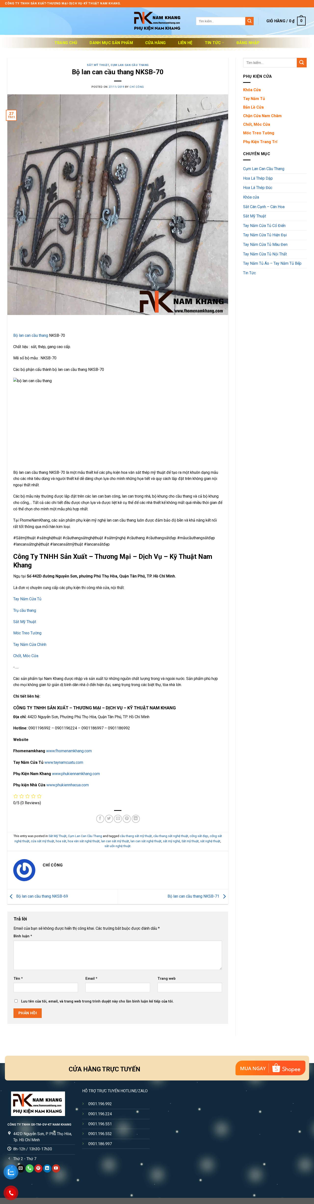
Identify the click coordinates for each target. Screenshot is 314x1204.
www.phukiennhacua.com (67, 785)
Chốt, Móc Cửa (25, 655)
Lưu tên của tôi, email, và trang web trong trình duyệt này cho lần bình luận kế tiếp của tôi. (97, 1001)
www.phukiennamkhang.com (76, 773)
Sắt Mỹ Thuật (98, 65)
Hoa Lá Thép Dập (258, 178)
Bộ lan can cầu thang (30, 335)
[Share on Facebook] (100, 819)
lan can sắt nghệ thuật (146, 841)
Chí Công (137, 86)
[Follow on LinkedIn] (47, 1168)
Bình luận (22, 936)
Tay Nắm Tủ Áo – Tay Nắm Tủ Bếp (272, 263)
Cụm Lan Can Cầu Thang (130, 65)
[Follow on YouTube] (56, 1168)
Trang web (166, 979)
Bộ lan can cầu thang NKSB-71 (194, 896)
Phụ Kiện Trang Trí (260, 141)
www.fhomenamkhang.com (69, 751)
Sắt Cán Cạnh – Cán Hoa (264, 206)
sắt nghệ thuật (210, 841)
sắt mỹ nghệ (171, 841)
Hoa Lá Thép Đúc (257, 187)
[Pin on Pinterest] (127, 819)
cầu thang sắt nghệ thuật (170, 836)
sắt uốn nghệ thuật (118, 846)
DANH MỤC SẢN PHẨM (111, 42)
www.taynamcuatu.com (63, 762)
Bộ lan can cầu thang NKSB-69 (41, 896)
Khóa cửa (251, 197)
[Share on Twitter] (109, 819)
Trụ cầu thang (24, 610)
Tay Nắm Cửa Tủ (27, 599)
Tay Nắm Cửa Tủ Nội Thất (265, 254)
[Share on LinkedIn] (136, 819)
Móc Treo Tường (27, 633)
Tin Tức (213, 42)
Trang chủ (66, 42)
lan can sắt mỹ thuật (115, 841)
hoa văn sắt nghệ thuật (84, 841)
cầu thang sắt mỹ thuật (136, 836)
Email (91, 979)
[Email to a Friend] (118, 819)
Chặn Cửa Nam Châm (262, 115)
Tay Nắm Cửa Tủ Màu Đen (265, 244)
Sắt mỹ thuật (190, 841)
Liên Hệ (185, 42)
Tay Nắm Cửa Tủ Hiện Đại (265, 235)
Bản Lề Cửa (253, 107)
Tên (18, 979)
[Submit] (249, 21)
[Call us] (30, 1168)
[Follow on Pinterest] (38, 1168)
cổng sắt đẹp (199, 836)
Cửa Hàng (155, 42)
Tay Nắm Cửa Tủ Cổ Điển (264, 225)
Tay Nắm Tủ (254, 98)
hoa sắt (61, 841)
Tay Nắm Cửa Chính (29, 644)
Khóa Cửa (252, 90)
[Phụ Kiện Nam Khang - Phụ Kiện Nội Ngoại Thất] (157, 21)
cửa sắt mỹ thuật (42, 841)
